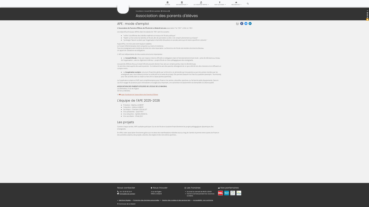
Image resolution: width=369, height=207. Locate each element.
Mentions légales (125, 200)
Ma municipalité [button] (181, 4)
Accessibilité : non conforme (203, 200)
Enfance (165, 11)
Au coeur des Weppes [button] (201, 4)
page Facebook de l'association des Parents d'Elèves (139, 94)
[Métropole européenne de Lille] (220, 193)
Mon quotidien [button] (219, 4)
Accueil (167, 4)
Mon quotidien (155, 11)
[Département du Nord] (226, 193)
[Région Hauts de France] (232, 193)
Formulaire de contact (127, 194)
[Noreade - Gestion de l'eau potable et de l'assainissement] (239, 193)
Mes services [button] (235, 4)
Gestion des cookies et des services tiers (176, 200)
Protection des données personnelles (146, 200)
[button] (241, 23)
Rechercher (248, 3)
